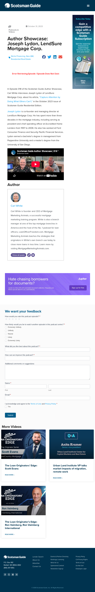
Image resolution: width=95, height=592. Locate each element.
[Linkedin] (12, 574)
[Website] (29, 255)
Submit (10, 415)
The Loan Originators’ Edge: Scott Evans (21, 466)
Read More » (9, 475)
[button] (88, 6)
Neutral (10, 334)
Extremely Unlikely (14, 327)
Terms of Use (36, 403)
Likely (9, 337)
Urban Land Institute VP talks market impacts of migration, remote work (70, 468)
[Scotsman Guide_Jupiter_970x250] (47, 294)
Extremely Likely (13, 340)
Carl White (17, 205)
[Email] (33, 255)
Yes (9, 407)
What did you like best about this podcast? (22, 346)
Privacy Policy (50, 403)
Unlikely (10, 330)
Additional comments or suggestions (19, 364)
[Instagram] (16, 574)
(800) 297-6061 (9, 568)
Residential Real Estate (21, 59)
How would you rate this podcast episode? (22, 316)
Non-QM (29, 56)
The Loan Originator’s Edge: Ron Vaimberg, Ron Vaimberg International (22, 525)
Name (8, 383)
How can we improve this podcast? (20, 355)
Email (8, 395)
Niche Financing (18, 56)
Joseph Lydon (14, 111)
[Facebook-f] (5, 574)
